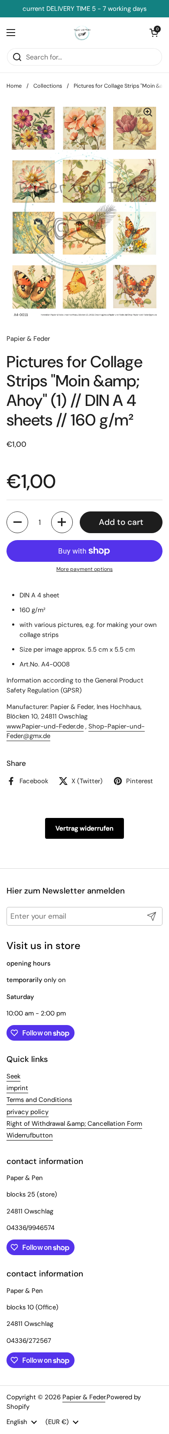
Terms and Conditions (39, 1099)
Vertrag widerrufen (84, 828)
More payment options (84, 569)
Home (14, 85)
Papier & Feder (83, 1397)
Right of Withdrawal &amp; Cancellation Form (74, 1123)
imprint (17, 1088)
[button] (17, 522)
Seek (13, 1076)
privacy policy (27, 1112)
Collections (47, 85)
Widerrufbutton (29, 1135)
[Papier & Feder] (82, 32)
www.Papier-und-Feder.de (45, 726)
